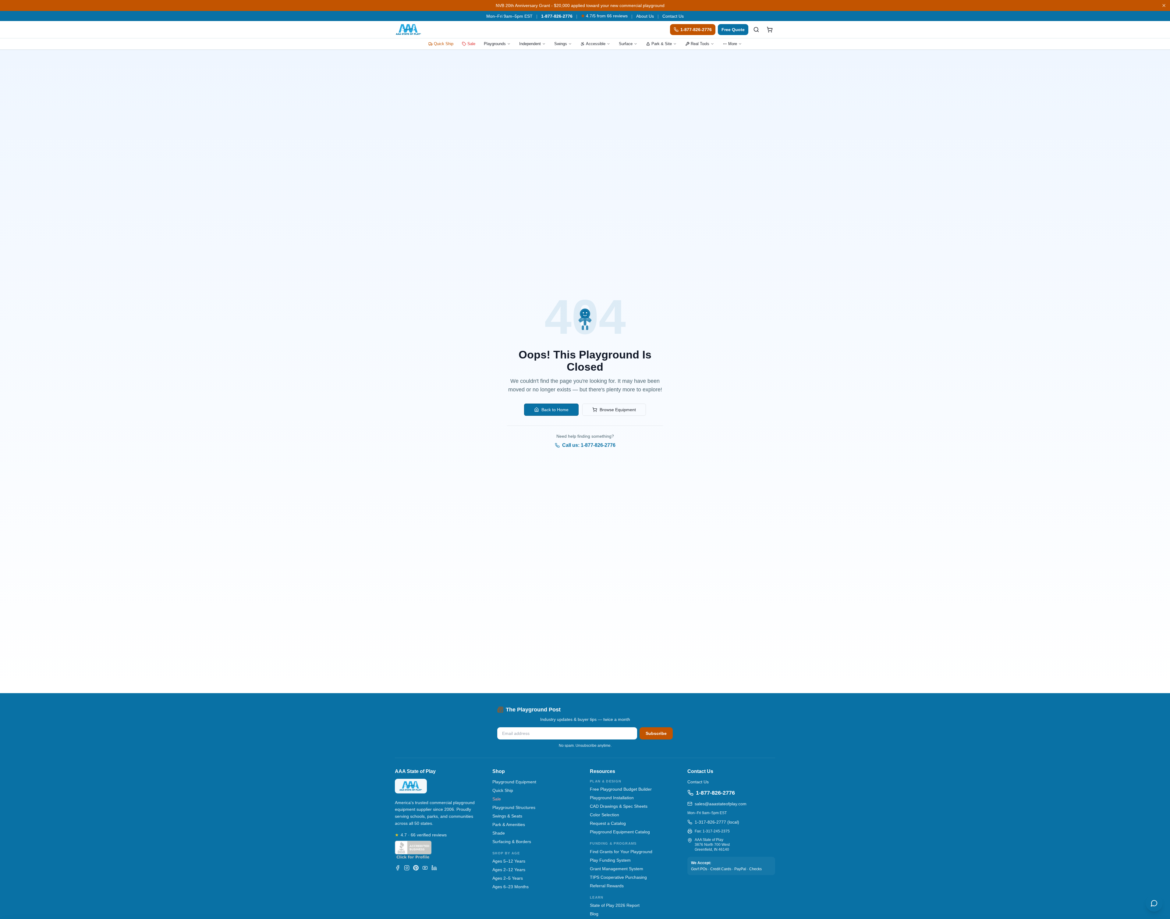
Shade (498, 833)
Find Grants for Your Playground (621, 851)
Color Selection (604, 814)
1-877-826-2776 (557, 16)
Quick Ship (443, 43)
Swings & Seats (507, 816)
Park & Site (661, 43)
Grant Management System (616, 868)
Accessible (595, 43)
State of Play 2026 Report (615, 905)
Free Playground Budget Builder (621, 789)
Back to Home (555, 409)
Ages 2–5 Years (507, 878)
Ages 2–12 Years (508, 869)
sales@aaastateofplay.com (720, 803)
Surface (626, 43)
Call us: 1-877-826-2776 (588, 445)
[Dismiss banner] (1163, 5)
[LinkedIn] (434, 868)
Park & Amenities (508, 824)
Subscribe (656, 733)
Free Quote (733, 29)
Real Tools (700, 43)
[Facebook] (397, 868)
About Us (645, 16)
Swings (560, 43)
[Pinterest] (416, 868)
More (732, 43)
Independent (530, 43)
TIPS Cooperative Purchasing (618, 877)
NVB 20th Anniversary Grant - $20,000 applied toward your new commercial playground (580, 5)
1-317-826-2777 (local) (717, 822)
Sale (471, 43)
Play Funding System (610, 860)
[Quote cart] (769, 29)
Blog (594, 913)
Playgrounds (495, 43)
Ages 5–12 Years (508, 861)
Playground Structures (513, 807)
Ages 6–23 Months (510, 886)
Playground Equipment (514, 781)
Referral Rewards (607, 885)
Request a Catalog (608, 823)
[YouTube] (425, 868)
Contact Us (673, 16)
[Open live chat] (1154, 903)
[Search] (756, 29)
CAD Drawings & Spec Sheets (618, 806)
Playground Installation (612, 797)
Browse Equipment (618, 409)
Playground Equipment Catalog (620, 831)
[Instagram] (407, 868)
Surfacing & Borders (511, 841)
